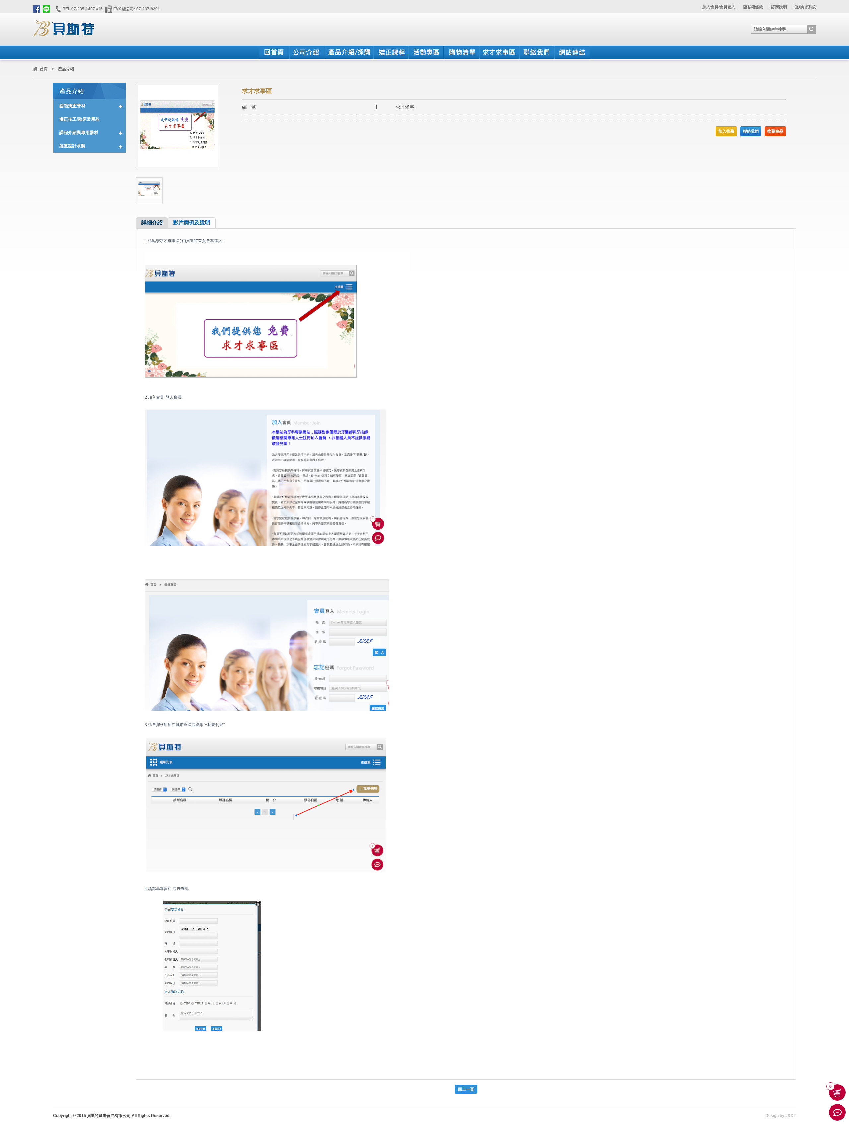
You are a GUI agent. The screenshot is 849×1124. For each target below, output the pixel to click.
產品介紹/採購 (348, 52)
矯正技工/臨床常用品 (79, 119)
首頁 (44, 69)
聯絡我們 (536, 52)
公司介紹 (306, 52)
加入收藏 (726, 131)
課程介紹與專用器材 (78, 132)
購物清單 (461, 52)
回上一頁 (466, 1089)
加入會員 (710, 7)
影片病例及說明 (191, 222)
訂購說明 (779, 7)
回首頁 (274, 52)
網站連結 (572, 52)
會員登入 (727, 7)
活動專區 (425, 52)
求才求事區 (499, 52)
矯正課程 (390, 52)
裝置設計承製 (72, 145)
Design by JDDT (780, 1115)
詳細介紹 (152, 222)
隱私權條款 (753, 7)
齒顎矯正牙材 (72, 105)
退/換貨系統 (805, 7)
